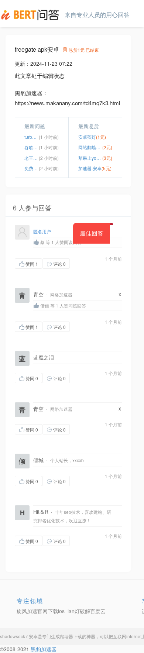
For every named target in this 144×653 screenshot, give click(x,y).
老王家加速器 (31, 158)
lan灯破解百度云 (87, 611)
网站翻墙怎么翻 (90, 147)
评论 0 (59, 264)
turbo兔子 (31, 137)
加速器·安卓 (90, 168)
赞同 (31, 264)
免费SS (31, 168)
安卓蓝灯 (87, 137)
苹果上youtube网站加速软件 (90, 158)
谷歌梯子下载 (31, 147)
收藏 (84, 263)
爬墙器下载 (71, 636)
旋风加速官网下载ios (41, 611)
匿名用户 (42, 231)
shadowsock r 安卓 (19, 636)
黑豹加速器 (43, 649)
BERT (31, 14)
